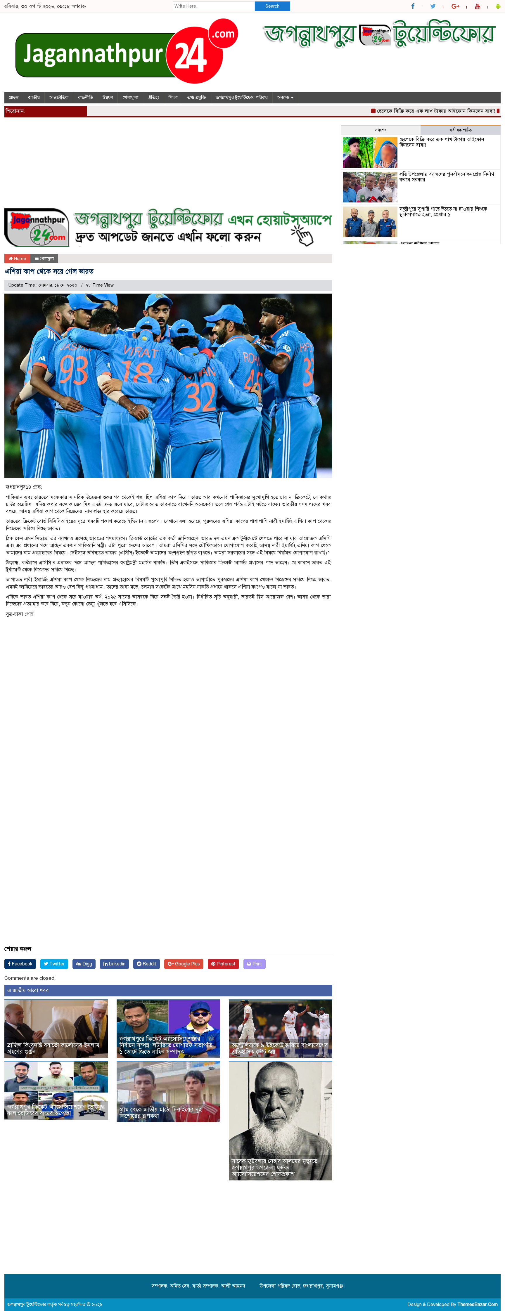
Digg (86, 964)
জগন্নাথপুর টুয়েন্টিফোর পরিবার (242, 97)
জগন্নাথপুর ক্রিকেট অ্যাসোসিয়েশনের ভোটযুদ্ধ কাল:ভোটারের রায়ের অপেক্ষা (56, 1110)
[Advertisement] (168, 166)
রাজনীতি (85, 97)
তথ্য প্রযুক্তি (196, 97)
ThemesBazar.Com (477, 1304)
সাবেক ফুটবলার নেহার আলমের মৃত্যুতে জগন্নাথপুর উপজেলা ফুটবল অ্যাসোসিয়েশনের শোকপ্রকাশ (274, 1168)
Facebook (21, 964)
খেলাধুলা (130, 97)
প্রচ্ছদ (13, 97)
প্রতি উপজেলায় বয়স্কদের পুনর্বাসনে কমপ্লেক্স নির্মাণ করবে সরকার (446, 177)
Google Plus (187, 964)
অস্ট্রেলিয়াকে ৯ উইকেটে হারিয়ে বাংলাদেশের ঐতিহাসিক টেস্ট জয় (280, 1048)
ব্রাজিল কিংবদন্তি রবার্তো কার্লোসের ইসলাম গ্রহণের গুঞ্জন (53, 1048)
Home (19, 258)
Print (256, 964)
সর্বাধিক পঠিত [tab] (460, 130)
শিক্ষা (173, 97)
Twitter (56, 964)
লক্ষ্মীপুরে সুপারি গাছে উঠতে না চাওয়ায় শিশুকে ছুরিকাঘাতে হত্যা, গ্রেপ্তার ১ (443, 212)
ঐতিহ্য (153, 97)
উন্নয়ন (108, 97)
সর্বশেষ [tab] (381, 130)
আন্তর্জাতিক (58, 97)
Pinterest (225, 964)
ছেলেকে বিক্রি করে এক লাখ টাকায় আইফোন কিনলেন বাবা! (408, 111)
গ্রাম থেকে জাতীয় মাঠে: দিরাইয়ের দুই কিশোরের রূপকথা (161, 1113)
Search (272, 6)
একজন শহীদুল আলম (419, 244)
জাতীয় (34, 97)
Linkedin (116, 964)
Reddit (148, 964)
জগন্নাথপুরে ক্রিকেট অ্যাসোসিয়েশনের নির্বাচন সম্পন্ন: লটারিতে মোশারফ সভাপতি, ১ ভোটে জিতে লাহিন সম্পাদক (167, 1045)
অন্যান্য (283, 97)
